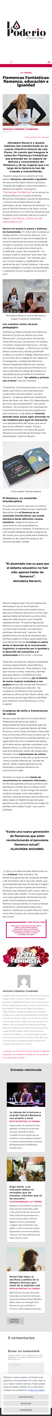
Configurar (26, 1410)
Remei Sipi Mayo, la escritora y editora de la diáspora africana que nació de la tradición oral (24, 1281)
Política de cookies (36, 1390)
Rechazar (26, 1403)
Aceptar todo (26, 1397)
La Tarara (26, 72)
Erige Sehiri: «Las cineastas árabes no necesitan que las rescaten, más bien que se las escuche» (25, 1192)
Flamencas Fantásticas (17, 192)
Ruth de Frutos (18, 1121)
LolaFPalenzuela (19, 1201)
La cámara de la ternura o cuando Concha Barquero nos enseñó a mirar (25, 1115)
